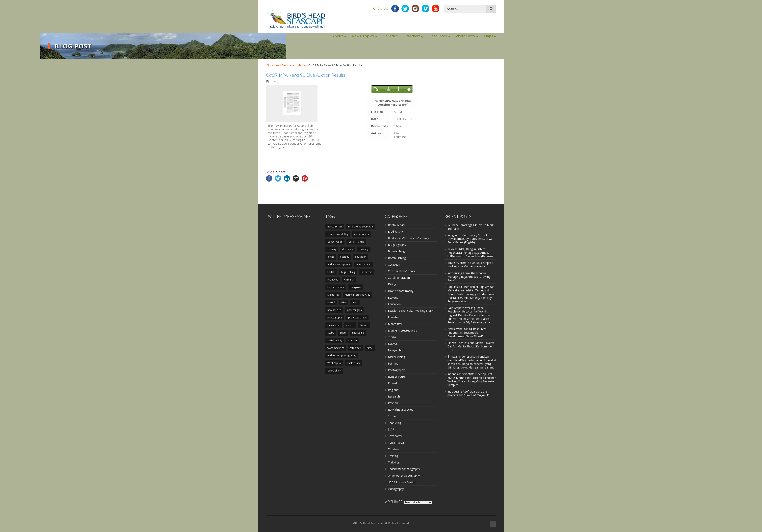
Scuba (392, 416)
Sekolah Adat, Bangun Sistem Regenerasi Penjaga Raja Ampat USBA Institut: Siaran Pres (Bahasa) (470, 252)
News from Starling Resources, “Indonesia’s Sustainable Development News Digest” (467, 332)
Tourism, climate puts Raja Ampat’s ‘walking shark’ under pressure (470, 264)
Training (393, 456)
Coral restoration (399, 278)
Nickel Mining (396, 357)
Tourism (393, 449)
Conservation (335, 241)
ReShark (393, 403)
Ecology (393, 297)
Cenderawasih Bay (337, 234)
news (355, 302)
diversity (363, 249)
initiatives (332, 279)
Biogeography (397, 245)
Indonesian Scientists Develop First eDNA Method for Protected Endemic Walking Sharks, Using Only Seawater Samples (471, 379)
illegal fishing (348, 272)
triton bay (355, 348)
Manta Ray (333, 294)
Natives (393, 343)
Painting (393, 363)
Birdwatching (396, 251)
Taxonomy (395, 436)
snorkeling (358, 332)
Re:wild (392, 383)
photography (334, 317)
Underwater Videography (404, 475)
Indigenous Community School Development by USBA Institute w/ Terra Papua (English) (469, 238)
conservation (361, 234)
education (360, 256)
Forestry (393, 317)
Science (364, 325)
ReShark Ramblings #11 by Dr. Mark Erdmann (470, 226)
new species (334, 310)
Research (394, 396)
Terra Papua (396, 442)
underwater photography (341, 355)
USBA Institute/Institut (402, 482)
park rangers (354, 310)
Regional (393, 390)
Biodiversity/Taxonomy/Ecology (408, 238)
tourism (352, 340)
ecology (344, 256)
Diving (392, 284)
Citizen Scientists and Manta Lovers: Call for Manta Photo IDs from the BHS (470, 346)
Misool (331, 302)
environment (363, 264)
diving (330, 256)
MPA (343, 302)
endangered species (338, 264)
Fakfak (331, 272)
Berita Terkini (334, 226)
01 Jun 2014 (276, 81)
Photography (396, 370)
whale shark (353, 363)
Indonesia (366, 272)
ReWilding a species (400, 409)
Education (394, 304)
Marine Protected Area (357, 294)
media (392, 337)
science (350, 325)
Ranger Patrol (397, 376)
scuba (330, 332)
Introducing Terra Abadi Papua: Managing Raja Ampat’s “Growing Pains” (468, 276)
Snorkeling (394, 423)
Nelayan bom (396, 350)
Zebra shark (334, 370)
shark (343, 332)
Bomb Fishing (397, 258)
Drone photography (400, 291)
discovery (347, 249)
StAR (391, 429)
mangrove (355, 287)
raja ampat (333, 325)
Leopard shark (335, 287)
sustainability (334, 340)
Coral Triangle (356, 241)
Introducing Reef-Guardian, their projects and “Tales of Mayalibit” (468, 393)
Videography (396, 489)
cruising (331, 249)
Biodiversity (395, 231)
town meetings (335, 348)
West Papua (334, 363)
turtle (370, 348)
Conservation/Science (402, 271)
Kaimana (349, 279)
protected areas (357, 317)
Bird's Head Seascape (280, 65)
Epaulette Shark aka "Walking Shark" (411, 310)
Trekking (393, 462)
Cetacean (394, 264)
